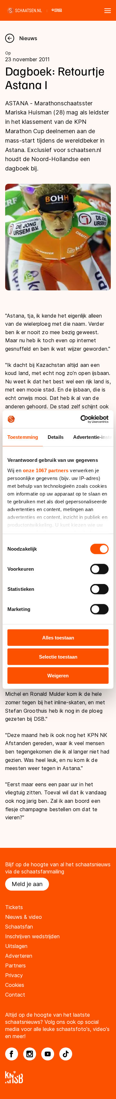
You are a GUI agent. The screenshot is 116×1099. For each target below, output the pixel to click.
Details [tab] (55, 437)
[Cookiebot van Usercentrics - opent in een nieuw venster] (82, 419)
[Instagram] (29, 1053)
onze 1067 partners (46, 470)
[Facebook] (11, 1053)
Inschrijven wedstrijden (32, 936)
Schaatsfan (19, 926)
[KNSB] (58, 1077)
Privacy (14, 975)
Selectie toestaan (58, 656)
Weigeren (58, 675)
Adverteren (18, 956)
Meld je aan (27, 884)
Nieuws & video (23, 917)
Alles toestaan (58, 637)
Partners (15, 965)
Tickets (14, 907)
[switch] (99, 569)
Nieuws (28, 38)
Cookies (14, 985)
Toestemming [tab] (22, 437)
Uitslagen (16, 946)
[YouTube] (47, 1053)
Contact (15, 994)
